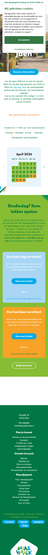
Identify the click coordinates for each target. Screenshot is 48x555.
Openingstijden (24, 449)
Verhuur (24, 482)
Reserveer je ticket (24, 281)
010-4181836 (24, 423)
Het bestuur (24, 491)
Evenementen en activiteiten (24, 470)
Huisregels (24, 500)
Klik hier (17, 87)
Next (43, 166)
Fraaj (39, 514)
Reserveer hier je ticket (24, 72)
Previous (4, 166)
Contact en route (24, 443)
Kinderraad (24, 488)
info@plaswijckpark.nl (24, 426)
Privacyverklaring (30, 517)
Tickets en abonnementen (24, 437)
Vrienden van (24, 494)
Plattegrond (24, 461)
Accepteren (24, 40)
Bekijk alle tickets (24, 365)
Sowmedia (15, 517)
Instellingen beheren (24, 49)
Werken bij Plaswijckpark (24, 497)
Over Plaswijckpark (24, 479)
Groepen (24, 440)
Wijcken (24, 458)
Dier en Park (24, 503)
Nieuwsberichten (24, 467)
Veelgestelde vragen (24, 446)
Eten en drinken (24, 464)
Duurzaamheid (24, 485)
